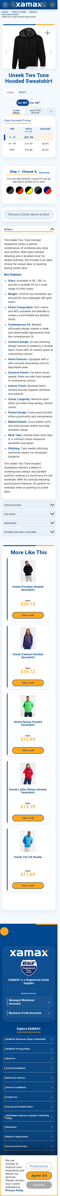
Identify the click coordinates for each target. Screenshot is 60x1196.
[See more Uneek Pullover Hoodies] (10, 92)
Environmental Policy (17, 1146)
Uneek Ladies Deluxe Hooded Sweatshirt (27, 791)
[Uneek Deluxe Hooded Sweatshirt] (28, 706)
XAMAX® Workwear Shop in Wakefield (26, 1039)
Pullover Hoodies (10, 14)
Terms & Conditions (16, 1087)
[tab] (29, 229)
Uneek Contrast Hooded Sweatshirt (28, 656)
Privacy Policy (14, 1190)
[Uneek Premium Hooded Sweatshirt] (28, 571)
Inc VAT (23, 102)
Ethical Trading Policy (17, 1136)
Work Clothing (19, 12)
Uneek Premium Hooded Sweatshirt (28, 588)
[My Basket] (52, 4)
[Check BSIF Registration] (29, 975)
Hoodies (33, 12)
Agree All (39, 1176)
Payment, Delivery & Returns (20, 532)
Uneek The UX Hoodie (28, 857)
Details (8, 229)
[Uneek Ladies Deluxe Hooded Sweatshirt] (28, 773)
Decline (39, 1185)
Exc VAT (35, 102)
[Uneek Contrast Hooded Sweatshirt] (28, 638)
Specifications (12, 505)
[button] (6, 51)
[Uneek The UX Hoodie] (28, 841)
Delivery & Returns (15, 1077)
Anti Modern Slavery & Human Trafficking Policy (27, 1117)
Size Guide (9, 514)
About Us (10, 1058)
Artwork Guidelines (16, 1068)
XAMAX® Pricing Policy (18, 1049)
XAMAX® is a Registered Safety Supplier (28, 981)
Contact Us (11, 1097)
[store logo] (29, 5)
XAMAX (5, 12)
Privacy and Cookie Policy (19, 1106)
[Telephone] (44, 4)
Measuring (10, 523)
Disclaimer (11, 1127)
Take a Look (28, 615)
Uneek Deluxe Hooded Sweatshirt (28, 723)
